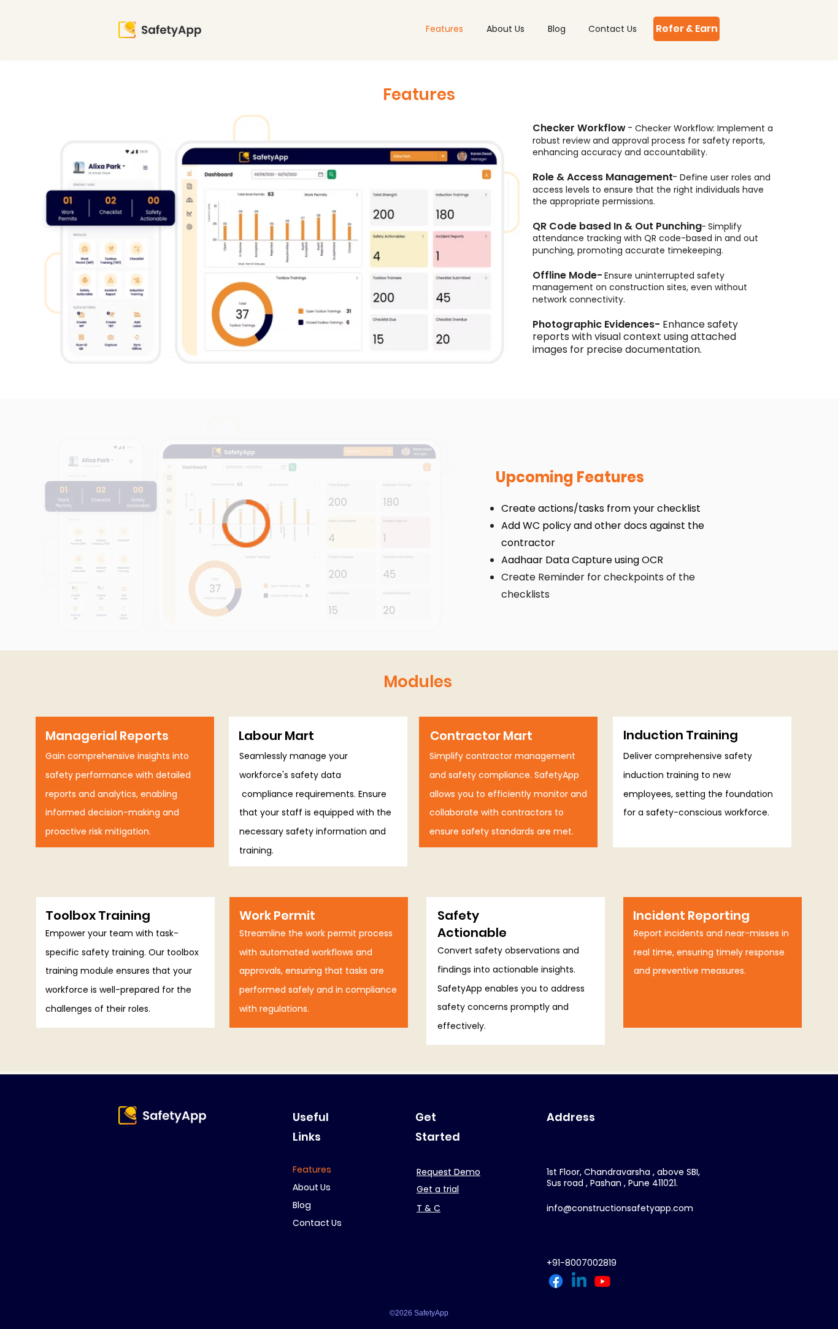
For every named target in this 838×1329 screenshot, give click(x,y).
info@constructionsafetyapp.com (620, 1208)
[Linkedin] (579, 1281)
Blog (302, 1205)
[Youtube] (602, 1281)
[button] (686, 29)
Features (312, 1169)
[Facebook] (556, 1281)
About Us (312, 1187)
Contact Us (317, 1223)
